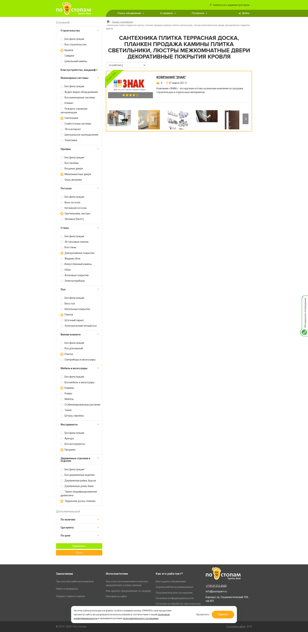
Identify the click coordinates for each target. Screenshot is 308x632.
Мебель (69, 399)
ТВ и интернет (72, 129)
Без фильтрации (74, 39)
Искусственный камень (78, 264)
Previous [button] (110, 119)
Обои (67, 269)
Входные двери (73, 168)
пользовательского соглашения (140, 618)
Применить (79, 546)
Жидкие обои (72, 258)
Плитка (68, 314)
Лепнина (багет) (74, 219)
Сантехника (71, 118)
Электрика (70, 140)
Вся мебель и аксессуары (79, 382)
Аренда (69, 438)
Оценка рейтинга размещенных (174, 587)
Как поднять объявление (171, 581)
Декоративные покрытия (79, 253)
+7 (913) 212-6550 (216, 585)
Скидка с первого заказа (70, 596)
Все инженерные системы (79, 97)
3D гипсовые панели (76, 241)
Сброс (79, 552)
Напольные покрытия (77, 309)
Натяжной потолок (75, 208)
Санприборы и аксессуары (80, 359)
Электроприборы (74, 280)
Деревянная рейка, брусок (80, 480)
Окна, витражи (73, 179)
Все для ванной (73, 348)
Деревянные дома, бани (78, 486)
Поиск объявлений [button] (129, 13)
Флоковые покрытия (76, 275)
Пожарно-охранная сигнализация (73, 110)
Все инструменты (74, 444)
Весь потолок (72, 202)
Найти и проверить (67, 588)
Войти (245, 13)
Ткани (67, 410)
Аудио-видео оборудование (81, 92)
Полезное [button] (198, 13)
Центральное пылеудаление (81, 134)
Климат (68, 103)
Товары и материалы (122, 22)
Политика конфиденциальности (175, 598)
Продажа (69, 449)
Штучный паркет (74, 320)
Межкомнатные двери (77, 174)
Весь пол (69, 303)
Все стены (70, 247)
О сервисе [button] (166, 13)
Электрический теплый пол (80, 325)
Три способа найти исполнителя (75, 581)
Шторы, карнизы (74, 415)
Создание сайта (235, 626)
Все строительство (75, 44)
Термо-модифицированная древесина (78, 493)
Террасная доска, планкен (80, 501)
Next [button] (245, 119)
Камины (69, 387)
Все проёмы (71, 163)
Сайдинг (69, 55)
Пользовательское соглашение (174, 592)
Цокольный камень (75, 61)
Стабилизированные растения (82, 404)
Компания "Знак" (171, 77)
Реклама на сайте (116, 596)
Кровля (68, 50)
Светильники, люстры (77, 213)
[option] (120, 119)
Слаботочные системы (77, 123)
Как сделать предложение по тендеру (128, 590)
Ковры (68, 393)
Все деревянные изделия (79, 474)
